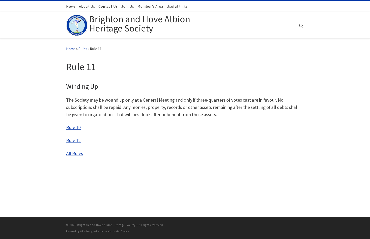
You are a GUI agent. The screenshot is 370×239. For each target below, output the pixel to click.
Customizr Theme (118, 231)
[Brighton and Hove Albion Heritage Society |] (77, 24)
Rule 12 (73, 140)
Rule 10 (73, 127)
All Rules (74, 153)
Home (71, 48)
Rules (82, 48)
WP (82, 231)
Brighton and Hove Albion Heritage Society (106, 225)
